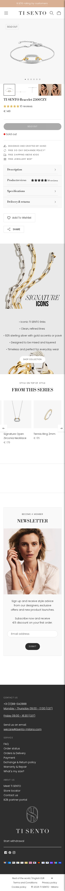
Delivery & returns (18, 202)
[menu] (32, 878)
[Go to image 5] (55, 90)
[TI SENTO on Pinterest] (9, 853)
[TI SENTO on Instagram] (14, 853)
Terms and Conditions (25, 882)
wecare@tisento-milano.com (23, 729)
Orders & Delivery (15, 753)
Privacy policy (49, 882)
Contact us (11, 795)
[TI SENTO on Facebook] (5, 853)
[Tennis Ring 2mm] (47, 414)
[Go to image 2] (21, 90)
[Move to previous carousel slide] (3, 428)
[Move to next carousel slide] (61, 428)
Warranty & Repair (15, 767)
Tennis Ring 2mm (44, 434)
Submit (32, 646)
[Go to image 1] (9, 90)
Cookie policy (19, 886)
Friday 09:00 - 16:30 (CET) (19, 716)
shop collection (32, 359)
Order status (12, 748)
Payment (9, 758)
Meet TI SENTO (12, 786)
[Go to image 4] (44, 90)
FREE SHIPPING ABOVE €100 (23, 154)
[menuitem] (26, 882)
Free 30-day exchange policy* (27, 150)
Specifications (16, 191)
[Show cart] (58, 13)
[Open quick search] (51, 13)
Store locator (12, 790)
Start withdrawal (14, 841)
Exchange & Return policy (20, 762)
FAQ (6, 744)
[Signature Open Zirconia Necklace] (17, 414)
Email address (18, 628)
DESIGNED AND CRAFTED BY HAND (27, 146)
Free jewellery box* (20, 159)
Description (14, 169)
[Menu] (6, 13)
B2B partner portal (15, 800)
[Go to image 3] (32, 90)
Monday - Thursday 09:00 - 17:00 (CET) (28, 708)
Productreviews (32, 180)
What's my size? (14, 771)
